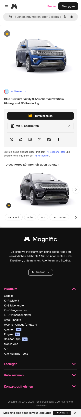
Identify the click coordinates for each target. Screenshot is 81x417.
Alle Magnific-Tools (16, 353)
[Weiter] (75, 189)
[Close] (75, 412)
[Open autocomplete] (8, 16)
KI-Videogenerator (15, 310)
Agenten (12, 329)
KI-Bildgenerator (56, 152)
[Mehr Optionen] (58, 140)
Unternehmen (14, 375)
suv (43, 217)
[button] (40, 272)
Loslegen (10, 364)
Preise (51, 6)
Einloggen (68, 6)
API (6, 348)
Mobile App (11, 344)
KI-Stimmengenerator (17, 315)
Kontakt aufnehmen (18, 386)
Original (25, 34)
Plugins (11, 334)
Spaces (8, 296)
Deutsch (40, 272)
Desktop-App (15, 339)
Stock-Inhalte (12, 320)
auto (30, 217)
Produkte (10, 289)
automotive (59, 217)
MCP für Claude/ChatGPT (20, 324)
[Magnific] (40, 240)
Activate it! (62, 412)
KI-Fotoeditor (42, 155)
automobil (13, 217)
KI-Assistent (11, 300)
